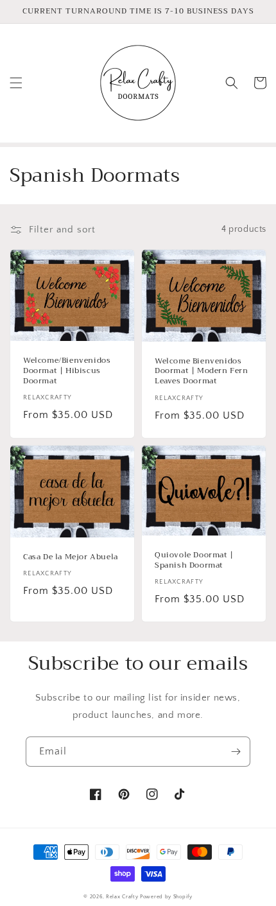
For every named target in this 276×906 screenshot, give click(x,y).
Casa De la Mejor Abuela (70, 557)
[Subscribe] (235, 751)
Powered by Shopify (166, 897)
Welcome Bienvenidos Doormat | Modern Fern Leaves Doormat (201, 371)
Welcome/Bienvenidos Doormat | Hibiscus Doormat (66, 371)
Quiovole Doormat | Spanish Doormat (194, 560)
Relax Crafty (122, 897)
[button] (16, 83)
